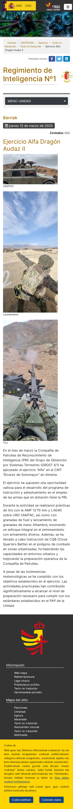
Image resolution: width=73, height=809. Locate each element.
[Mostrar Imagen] (30, 169)
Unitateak (20, 711)
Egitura (18, 715)
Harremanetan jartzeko (28, 692)
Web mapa (20, 672)
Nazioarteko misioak (26, 727)
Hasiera (12, 42)
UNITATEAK (27, 42)
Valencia (43, 42)
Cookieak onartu (51, 799)
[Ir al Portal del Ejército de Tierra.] (36, 24)
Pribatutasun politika (26, 684)
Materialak (20, 719)
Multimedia (20, 734)
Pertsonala (20, 707)
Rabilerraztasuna (24, 676)
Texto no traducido (30, 46)
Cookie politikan (21, 799)
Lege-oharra (21, 680)
